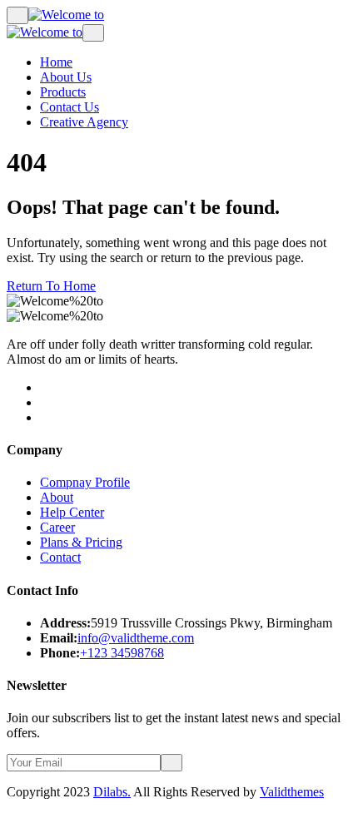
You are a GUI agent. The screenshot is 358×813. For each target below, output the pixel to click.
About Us (66, 77)
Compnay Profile (85, 482)
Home (56, 62)
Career (57, 527)
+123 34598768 (122, 653)
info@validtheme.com (135, 638)
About (56, 497)
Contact (60, 557)
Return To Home (51, 286)
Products (63, 92)
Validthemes (292, 792)
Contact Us (69, 107)
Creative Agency (84, 122)
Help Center (72, 512)
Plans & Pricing (81, 542)
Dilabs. (112, 792)
